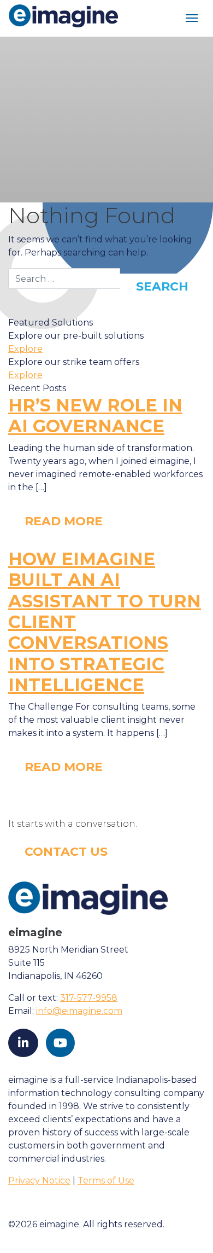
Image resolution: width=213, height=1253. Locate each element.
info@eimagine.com (79, 1011)
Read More (64, 521)
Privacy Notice (39, 1180)
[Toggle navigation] (191, 18)
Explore (25, 349)
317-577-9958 (88, 998)
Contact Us (66, 851)
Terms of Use (106, 1180)
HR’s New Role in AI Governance (95, 416)
